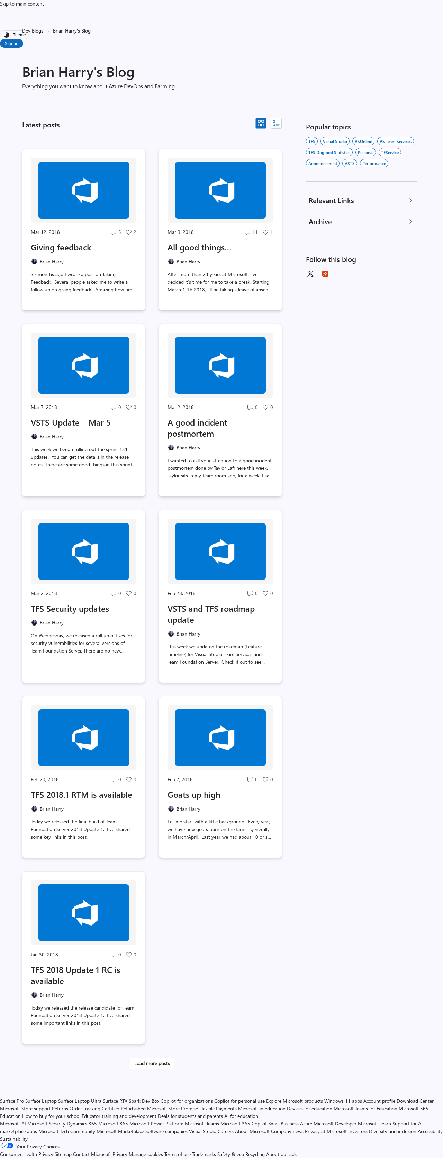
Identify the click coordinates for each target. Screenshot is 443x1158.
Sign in (11, 43)
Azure (306, 1123)
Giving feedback (61, 247)
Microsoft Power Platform (156, 1123)
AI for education (241, 1116)
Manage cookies (146, 1154)
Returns (60, 1108)
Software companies (166, 1131)
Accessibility (430, 1131)
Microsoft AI (13, 1123)
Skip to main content (22, 3)
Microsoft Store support (25, 1108)
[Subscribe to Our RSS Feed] (325, 274)
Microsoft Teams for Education (365, 1108)
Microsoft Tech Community (66, 1131)
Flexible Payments (218, 1108)
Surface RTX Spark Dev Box (131, 1100)
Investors (358, 1131)
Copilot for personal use (239, 1100)
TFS (311, 141)
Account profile (379, 1100)
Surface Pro (12, 1100)
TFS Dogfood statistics (329, 152)
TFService (390, 152)
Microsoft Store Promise (172, 1108)
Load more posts (152, 1063)
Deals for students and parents (190, 1116)
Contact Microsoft (92, 1154)
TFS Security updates (70, 608)
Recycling (255, 1154)
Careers (226, 1131)
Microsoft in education (262, 1108)
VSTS (350, 163)
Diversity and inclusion (392, 1131)
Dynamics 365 (82, 1123)
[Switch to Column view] (276, 123)
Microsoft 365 (113, 1123)
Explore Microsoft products (294, 1100)
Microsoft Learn (374, 1123)
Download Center (415, 1100)
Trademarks (204, 1154)
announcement (322, 163)
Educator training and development (119, 1116)
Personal (365, 152)
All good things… (200, 247)
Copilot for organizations (187, 1100)
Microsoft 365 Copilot (243, 1123)
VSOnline (363, 141)
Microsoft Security (46, 1123)
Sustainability (14, 1139)
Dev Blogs (32, 30)
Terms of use (177, 1154)
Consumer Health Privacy (26, 1154)
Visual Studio (335, 141)
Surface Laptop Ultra (79, 1100)
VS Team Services (396, 141)
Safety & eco (230, 1154)
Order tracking (85, 1108)
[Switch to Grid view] (260, 123)
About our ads (281, 1154)
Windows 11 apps (343, 1100)
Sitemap (63, 1154)
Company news (287, 1131)
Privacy (120, 1154)
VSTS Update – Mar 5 (71, 422)
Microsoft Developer (335, 1123)
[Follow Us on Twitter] (310, 274)
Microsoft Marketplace (120, 1131)
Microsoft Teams (202, 1123)
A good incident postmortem (197, 428)
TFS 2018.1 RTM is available (81, 794)
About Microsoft (252, 1131)
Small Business (283, 1123)
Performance (374, 163)
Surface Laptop (41, 1100)
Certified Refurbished (124, 1108)
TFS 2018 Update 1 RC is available (75, 975)
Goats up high (194, 794)
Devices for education (309, 1108)
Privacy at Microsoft (326, 1131)
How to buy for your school (51, 1116)
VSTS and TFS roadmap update (211, 614)
